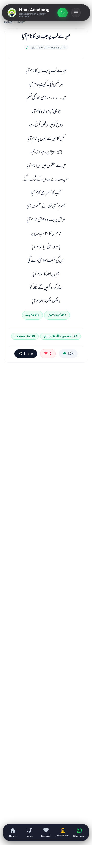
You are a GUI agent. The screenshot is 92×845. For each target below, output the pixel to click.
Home (8, 22)
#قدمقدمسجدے (24, 336)
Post (21, 22)
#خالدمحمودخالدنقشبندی (60, 336)
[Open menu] (76, 12)
